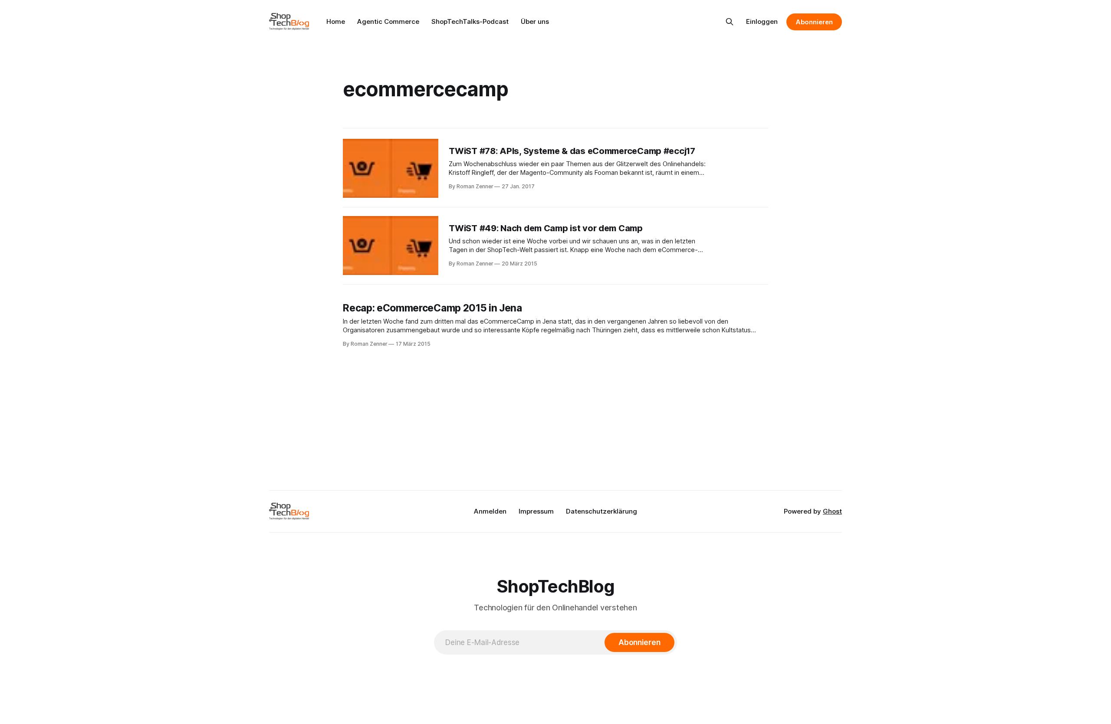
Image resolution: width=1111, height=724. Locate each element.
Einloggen (762, 21)
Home (335, 21)
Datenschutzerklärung (601, 511)
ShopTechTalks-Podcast (470, 21)
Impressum (536, 511)
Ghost (832, 511)
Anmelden (490, 511)
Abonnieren (814, 22)
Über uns (535, 21)
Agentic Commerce (388, 21)
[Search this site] (729, 22)
